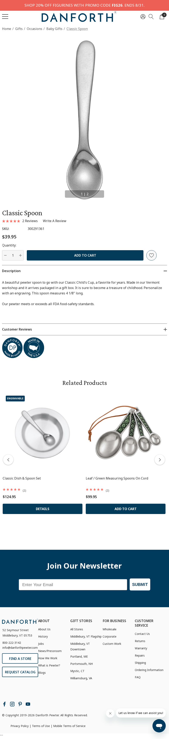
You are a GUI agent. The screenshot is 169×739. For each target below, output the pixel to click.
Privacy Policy (20, 726)
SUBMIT (140, 584)
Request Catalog (20, 672)
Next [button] (109, 192)
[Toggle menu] (5, 16)
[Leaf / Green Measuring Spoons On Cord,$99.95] (125, 432)
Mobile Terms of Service (69, 726)
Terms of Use (41, 726)
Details (42, 509)
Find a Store (20, 658)
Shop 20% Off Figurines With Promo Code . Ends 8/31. (84, 5)
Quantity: (9, 245)
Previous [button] (60, 192)
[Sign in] (143, 16)
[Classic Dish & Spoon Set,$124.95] (42, 432)
